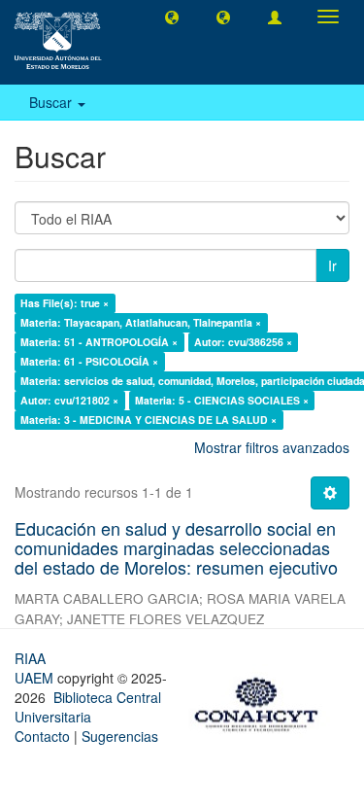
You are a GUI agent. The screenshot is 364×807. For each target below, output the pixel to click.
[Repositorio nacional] (262, 701)
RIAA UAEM (36, 668)
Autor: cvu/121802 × (69, 400)
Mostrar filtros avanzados (271, 447)
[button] (171, 16)
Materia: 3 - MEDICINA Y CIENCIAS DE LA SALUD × (148, 419)
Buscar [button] (52, 102)
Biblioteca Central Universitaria (88, 706)
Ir (332, 265)
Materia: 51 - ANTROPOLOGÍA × (99, 341)
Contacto (42, 736)
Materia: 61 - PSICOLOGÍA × (89, 361)
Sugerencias (120, 736)
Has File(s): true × (64, 303)
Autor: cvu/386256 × (243, 341)
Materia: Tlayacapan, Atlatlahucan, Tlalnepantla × (140, 322)
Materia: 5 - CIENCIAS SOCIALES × (222, 400)
